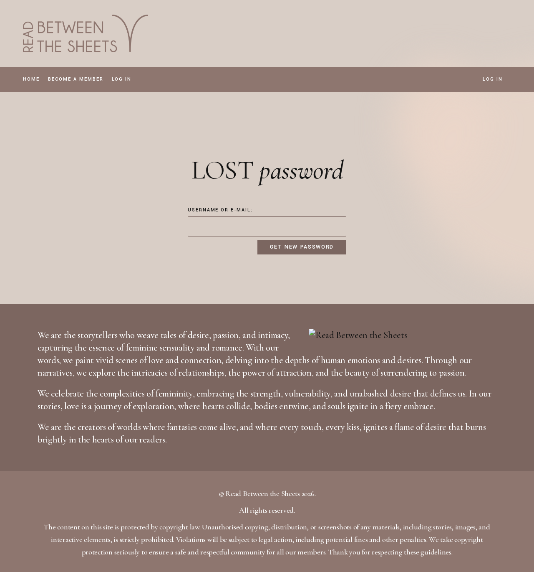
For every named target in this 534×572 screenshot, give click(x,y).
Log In (493, 79)
